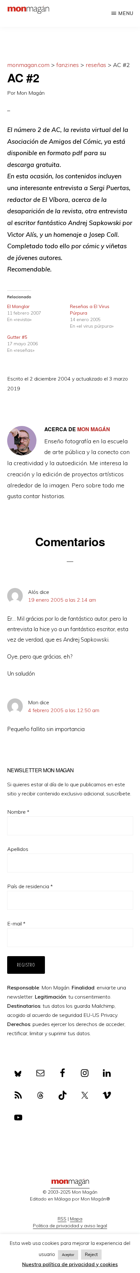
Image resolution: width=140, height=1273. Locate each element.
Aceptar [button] (68, 1254)
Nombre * (18, 811)
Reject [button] (91, 1254)
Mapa (76, 1219)
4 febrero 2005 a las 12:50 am (63, 710)
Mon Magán (31, 93)
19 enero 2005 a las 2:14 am (62, 599)
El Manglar (18, 306)
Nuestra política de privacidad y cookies (70, 1264)
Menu (125, 13)
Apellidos (17, 849)
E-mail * (16, 923)
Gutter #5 (17, 337)
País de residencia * (30, 886)
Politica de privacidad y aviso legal (70, 1226)
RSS (62, 1219)
